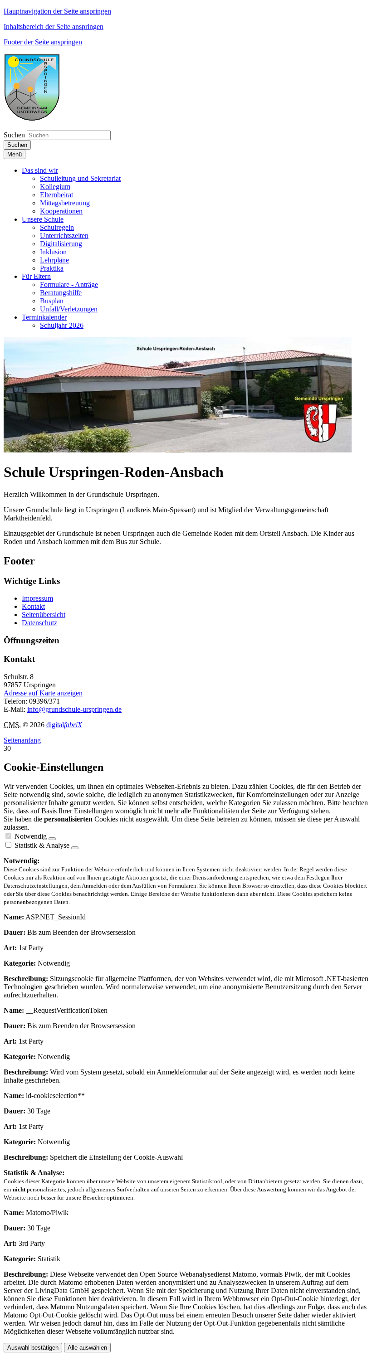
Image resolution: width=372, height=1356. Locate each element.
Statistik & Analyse (42, 845)
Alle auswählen (87, 1347)
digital (64, 725)
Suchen (14, 135)
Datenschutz (39, 623)
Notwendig (31, 836)
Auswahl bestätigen (33, 1347)
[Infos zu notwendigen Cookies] (52, 838)
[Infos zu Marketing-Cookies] (74, 847)
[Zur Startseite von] (32, 119)
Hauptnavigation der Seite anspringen (57, 11)
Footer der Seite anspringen (43, 42)
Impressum (37, 598)
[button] (40, 170)
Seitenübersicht (43, 614)
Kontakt (33, 606)
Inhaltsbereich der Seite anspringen (53, 26)
